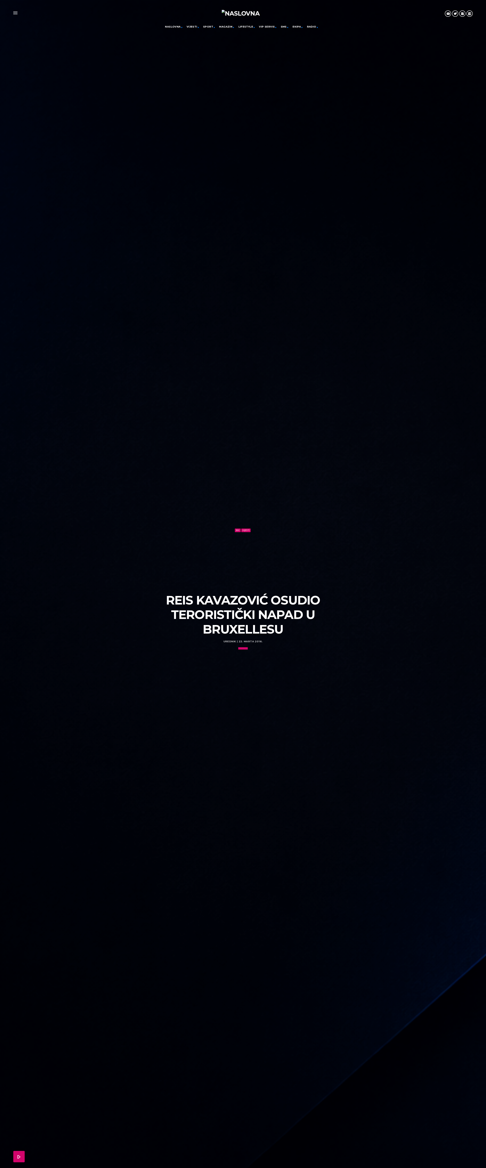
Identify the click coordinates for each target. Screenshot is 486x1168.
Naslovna (173, 26)
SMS (284, 26)
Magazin (225, 26)
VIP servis (267, 26)
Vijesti (192, 26)
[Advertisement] (243, 561)
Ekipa (297, 26)
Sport (208, 26)
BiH (238, 530)
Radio (311, 26)
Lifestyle (245, 26)
